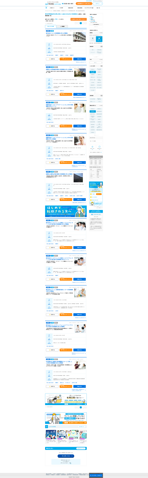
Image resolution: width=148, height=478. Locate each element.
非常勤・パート (92, 101)
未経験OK (92, 74)
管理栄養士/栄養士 (82, 474)
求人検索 (61, 8)
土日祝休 (92, 82)
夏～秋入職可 (99, 87)
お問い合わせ (85, 473)
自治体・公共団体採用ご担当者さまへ (59, 473)
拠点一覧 (98, 8)
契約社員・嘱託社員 (99, 99)
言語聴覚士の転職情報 (56, 10)
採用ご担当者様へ (89, 0)
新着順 (63, 26)
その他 (99, 101)
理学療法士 (48, 474)
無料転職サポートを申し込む (84, 3)
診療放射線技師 (75, 474)
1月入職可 (92, 90)
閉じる (95, 135)
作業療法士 (53, 474)
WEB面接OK (99, 85)
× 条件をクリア (96, 26)
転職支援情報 (79, 8)
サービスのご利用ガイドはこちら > (98, 206)
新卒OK (99, 74)
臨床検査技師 (63, 474)
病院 (92, 49)
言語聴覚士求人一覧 (64, 10)
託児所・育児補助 (99, 80)
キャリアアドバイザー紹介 (89, 8)
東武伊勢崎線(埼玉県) (72, 10)
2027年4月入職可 (93, 87)
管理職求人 (93, 69)
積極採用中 (93, 85)
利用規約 (80, 473)
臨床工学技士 (69, 474)
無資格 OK (99, 82)
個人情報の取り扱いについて (72, 473)
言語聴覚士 (58, 474)
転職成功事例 (70, 8)
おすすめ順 (51, 26)
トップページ (46, 8)
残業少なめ (93, 77)
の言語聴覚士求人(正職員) (57, 33)
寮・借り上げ (99, 77)
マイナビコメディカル (48, 10)
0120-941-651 (68, 3)
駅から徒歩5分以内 (99, 69)
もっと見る (95, 165)
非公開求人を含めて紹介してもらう (78, 19)
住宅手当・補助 (92, 79)
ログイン (97, 3)
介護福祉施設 (99, 49)
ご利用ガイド (52, 8)
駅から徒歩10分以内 (93, 72)
